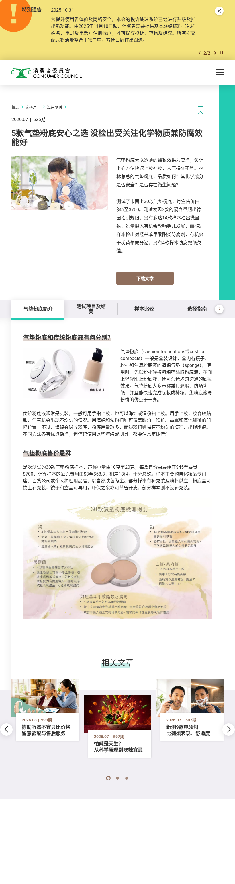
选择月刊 (33, 107)
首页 (15, 107)
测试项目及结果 (91, 309)
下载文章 (145, 278)
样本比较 (144, 308)
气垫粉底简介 (38, 308)
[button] (199, 53)
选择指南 (197, 308)
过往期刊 (54, 107)
